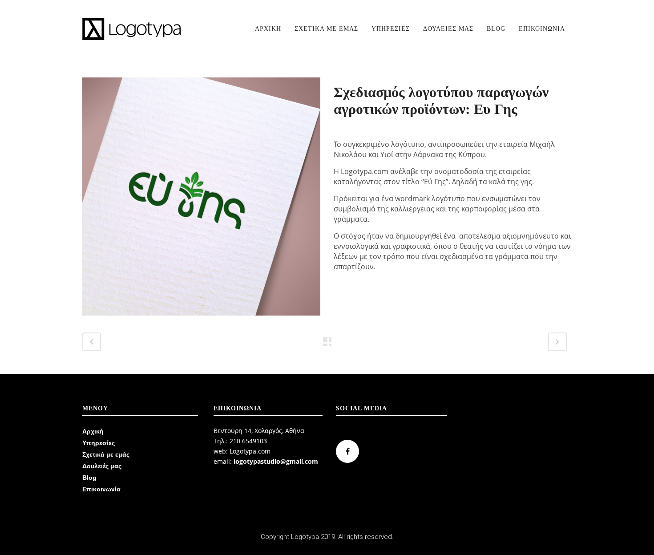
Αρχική (93, 431)
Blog (89, 477)
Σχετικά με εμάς (105, 454)
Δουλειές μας (101, 466)
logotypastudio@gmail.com (276, 461)
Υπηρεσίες (98, 442)
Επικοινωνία (101, 489)
